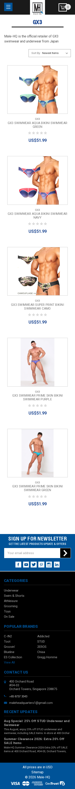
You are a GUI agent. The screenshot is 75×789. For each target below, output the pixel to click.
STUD (41, 641)
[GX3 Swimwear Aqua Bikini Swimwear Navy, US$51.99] (38, 180)
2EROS (41, 647)
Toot (7, 641)
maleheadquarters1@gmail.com (31, 703)
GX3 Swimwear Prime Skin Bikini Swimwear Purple (37, 397)
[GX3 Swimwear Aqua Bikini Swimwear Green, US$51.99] (38, 89)
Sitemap (37, 772)
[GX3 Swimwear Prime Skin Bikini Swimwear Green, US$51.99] (38, 453)
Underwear (11, 590)
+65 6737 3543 (18, 696)
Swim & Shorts (14, 596)
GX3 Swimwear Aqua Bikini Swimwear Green (37, 125)
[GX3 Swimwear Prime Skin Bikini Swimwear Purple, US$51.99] (38, 362)
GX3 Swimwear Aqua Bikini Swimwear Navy (37, 215)
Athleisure (11, 601)
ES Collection (13, 657)
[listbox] (56, 53)
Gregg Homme (47, 657)
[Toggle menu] (8, 7)
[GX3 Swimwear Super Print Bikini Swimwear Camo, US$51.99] (38, 271)
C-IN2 (8, 636)
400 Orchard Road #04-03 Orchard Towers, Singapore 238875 (33, 685)
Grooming (11, 606)
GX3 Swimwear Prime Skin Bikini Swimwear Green (37, 488)
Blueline (9, 652)
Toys (7, 611)
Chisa (41, 652)
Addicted (43, 636)
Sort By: (36, 53)
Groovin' (9, 647)
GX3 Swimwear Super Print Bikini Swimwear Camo (37, 306)
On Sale (9, 617)
